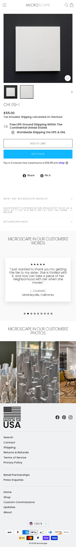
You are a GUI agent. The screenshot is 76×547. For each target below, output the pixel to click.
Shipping (26, 117)
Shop (7, 497)
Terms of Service (15, 457)
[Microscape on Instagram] (70, 417)
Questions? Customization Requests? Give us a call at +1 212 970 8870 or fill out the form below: (38, 210)
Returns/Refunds (16, 221)
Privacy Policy (13, 462)
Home (7, 492)
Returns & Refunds (16, 452)
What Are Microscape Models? (26, 198)
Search (8, 437)
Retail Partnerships (17, 475)
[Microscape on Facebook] (57, 417)
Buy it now (38, 154)
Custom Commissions (19, 502)
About (8, 512)
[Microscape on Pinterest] (64, 417)
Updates (9, 507)
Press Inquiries (14, 480)
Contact (9, 442)
